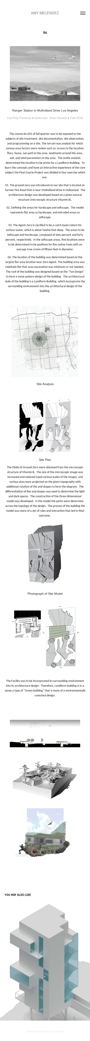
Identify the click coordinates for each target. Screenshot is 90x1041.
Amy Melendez (45, 13)
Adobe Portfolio (53, 1031)
